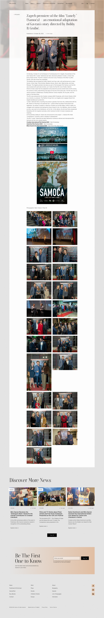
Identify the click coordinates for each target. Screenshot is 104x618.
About (53, 585)
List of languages (56, 594)
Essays (33, 596)
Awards (54, 591)
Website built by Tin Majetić (33, 607)
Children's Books (35, 594)
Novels (32, 591)
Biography (55, 588)
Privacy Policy (45, 607)
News (26, 3)
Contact (92, 3)
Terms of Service (53, 607)
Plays (32, 588)
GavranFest (61, 3)
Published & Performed (49, 3)
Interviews (55, 596)
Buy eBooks (69, 3)
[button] (32, 3)
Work (32, 585)
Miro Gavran (12, 3)
